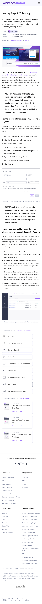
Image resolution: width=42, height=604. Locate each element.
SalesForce (25, 478)
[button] (39, 3)
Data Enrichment (6, 481)
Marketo (24, 484)
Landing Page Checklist (28, 539)
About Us (4, 513)
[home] (14, 3)
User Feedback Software (9, 503)
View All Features (24, 331)
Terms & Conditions (7, 532)
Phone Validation (7, 487)
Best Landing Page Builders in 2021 (30, 550)
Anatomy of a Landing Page (30, 526)
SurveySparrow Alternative (30, 560)
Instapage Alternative (28, 557)
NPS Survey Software (8, 500)
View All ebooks (24, 398)
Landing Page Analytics (28, 529)
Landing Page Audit (27, 542)
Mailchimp (25, 487)
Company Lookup (7, 490)
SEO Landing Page (27, 545)
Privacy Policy (6, 523)
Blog (3, 519)
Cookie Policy (5, 526)
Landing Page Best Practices (30, 536)
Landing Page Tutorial (28, 532)
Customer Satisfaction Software (11, 497)
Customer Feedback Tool (9, 494)
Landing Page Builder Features (31, 513)
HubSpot (24, 481)
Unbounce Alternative (28, 554)
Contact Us (5, 516)
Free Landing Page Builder (29, 516)
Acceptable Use (6, 529)
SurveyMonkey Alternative (29, 563)
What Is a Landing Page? (29, 523)
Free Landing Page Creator (29, 519)
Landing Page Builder (8, 478)
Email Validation (6, 484)
